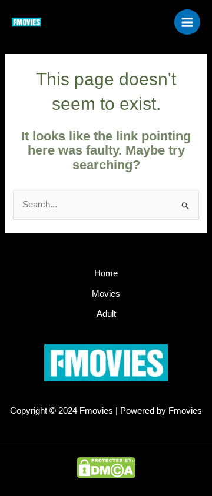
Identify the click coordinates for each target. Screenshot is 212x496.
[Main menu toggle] (187, 22)
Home (106, 273)
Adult (106, 314)
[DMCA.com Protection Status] (106, 467)
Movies (106, 294)
